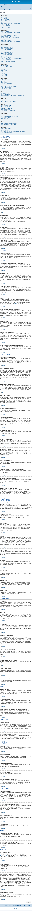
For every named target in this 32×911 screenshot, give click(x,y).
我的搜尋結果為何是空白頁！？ (7, 108)
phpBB (15, 303)
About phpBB (19, 856)
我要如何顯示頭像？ (5, 39)
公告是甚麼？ (3, 71)
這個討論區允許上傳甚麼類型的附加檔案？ (9, 123)
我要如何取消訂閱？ (5, 118)
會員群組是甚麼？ (4, 82)
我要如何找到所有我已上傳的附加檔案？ (9, 124)
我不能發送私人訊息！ (5, 93)
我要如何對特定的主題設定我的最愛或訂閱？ (10, 116)
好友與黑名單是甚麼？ (5, 100)
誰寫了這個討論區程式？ (6, 128)
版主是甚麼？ (3, 81)
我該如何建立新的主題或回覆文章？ (8, 45)
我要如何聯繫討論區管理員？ (7, 132)
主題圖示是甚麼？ (4, 75)
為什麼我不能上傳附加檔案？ (7, 54)
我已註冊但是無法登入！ (6, 20)
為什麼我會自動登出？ (5, 25)
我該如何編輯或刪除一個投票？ (7, 52)
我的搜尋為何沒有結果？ (6, 106)
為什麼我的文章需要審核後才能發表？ (8, 59)
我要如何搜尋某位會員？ (6, 109)
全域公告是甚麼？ (4, 70)
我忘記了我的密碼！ (5, 24)
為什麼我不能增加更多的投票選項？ (8, 50)
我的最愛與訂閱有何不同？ (6, 114)
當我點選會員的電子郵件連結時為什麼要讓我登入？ (11, 41)
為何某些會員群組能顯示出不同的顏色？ (9, 86)
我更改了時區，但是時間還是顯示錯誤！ (9, 35)
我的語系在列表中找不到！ (6, 36)
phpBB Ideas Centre (12, 867)
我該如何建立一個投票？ (6, 49)
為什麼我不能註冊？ (5, 19)
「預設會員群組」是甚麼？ (6, 87)
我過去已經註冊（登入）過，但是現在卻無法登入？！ (11, 23)
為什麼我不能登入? (5, 22)
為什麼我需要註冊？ (5, 17)
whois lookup (25, 877)
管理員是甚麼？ (4, 79)
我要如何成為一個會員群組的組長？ (8, 84)
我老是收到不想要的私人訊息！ (7, 94)
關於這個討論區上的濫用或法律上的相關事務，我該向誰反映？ (13, 131)
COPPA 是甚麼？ (4, 18)
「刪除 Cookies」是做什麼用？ (7, 27)
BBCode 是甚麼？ (4, 65)
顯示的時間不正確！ (5, 33)
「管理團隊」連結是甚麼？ (6, 88)
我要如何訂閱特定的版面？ (6, 117)
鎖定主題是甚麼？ (4, 74)
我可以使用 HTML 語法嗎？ (6, 66)
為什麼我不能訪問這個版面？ (7, 53)
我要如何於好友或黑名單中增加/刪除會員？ (9, 101)
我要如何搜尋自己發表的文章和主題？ (8, 110)
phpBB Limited (3, 855)
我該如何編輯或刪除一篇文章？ (7, 47)
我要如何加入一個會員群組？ (7, 83)
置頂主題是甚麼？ (4, 73)
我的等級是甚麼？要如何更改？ (7, 40)
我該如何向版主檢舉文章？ (6, 57)
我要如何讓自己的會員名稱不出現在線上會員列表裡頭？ (12, 32)
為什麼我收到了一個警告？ (6, 56)
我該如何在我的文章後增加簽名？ (7, 48)
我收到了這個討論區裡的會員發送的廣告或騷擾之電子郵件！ (13, 95)
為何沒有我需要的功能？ (6, 130)
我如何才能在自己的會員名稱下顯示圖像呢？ (10, 37)
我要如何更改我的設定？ (6, 31)
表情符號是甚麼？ (4, 67)
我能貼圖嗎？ (3, 69)
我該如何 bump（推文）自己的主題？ (8, 61)
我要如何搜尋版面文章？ (6, 105)
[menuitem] (5, 4)
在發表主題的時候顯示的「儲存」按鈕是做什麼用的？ (11, 58)
